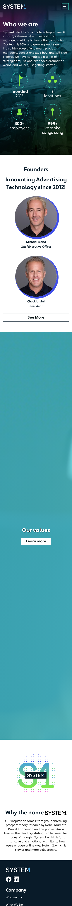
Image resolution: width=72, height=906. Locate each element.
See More (36, 317)
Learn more (36, 541)
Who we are (14, 897)
